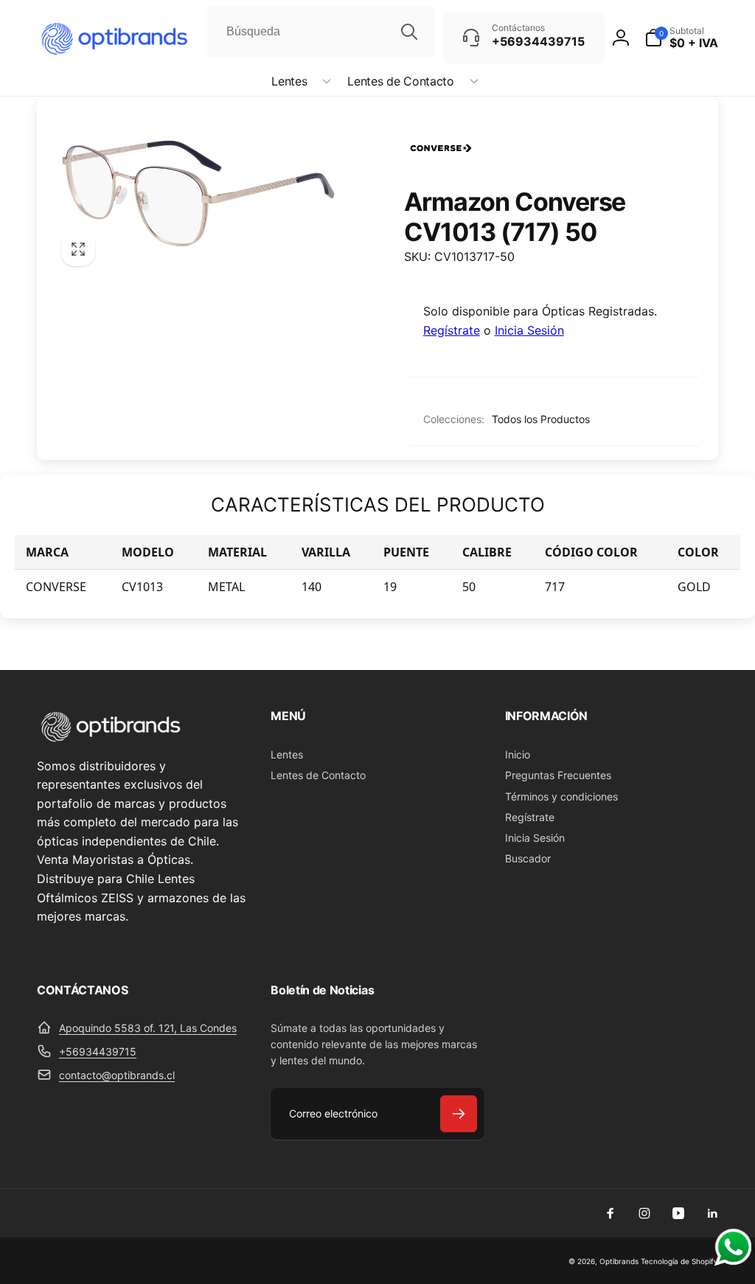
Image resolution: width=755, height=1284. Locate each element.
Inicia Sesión (529, 330)
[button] (298, 81)
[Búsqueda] (409, 31)
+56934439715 (97, 1051)
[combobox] (320, 31)
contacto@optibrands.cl (117, 1075)
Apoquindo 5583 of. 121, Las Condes (148, 1028)
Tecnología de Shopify (679, 1261)
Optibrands (619, 1261)
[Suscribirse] (458, 1113)
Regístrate (451, 330)
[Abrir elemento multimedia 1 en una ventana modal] (198, 193)
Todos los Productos (541, 419)
